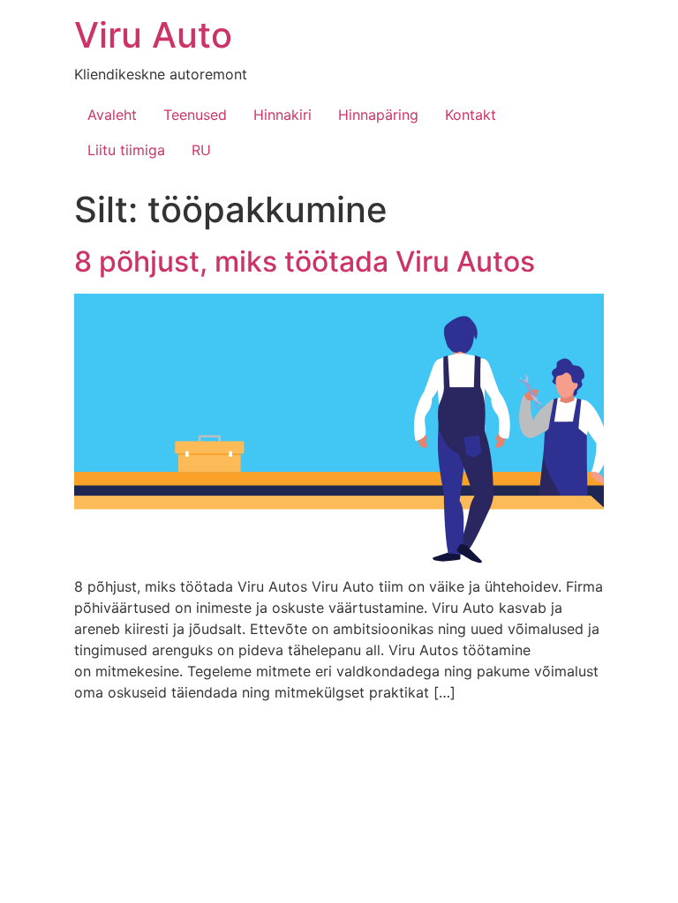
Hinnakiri (282, 114)
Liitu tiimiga (126, 150)
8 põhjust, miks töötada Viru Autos (304, 261)
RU (201, 150)
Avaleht (112, 114)
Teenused (195, 114)
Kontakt (470, 114)
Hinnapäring (378, 114)
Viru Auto (153, 34)
